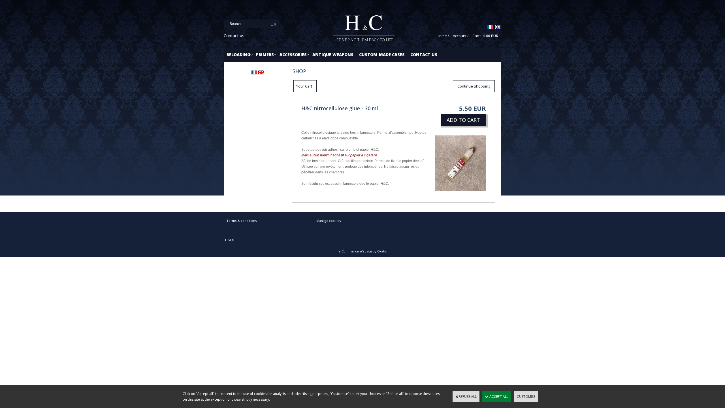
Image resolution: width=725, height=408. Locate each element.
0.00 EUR (490, 36)
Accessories (293, 54)
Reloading (238, 54)
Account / (461, 35)
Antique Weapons (332, 54)
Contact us (234, 35)
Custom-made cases (382, 54)
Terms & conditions (242, 220)
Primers (265, 54)
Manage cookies (328, 220)
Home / (443, 35)
